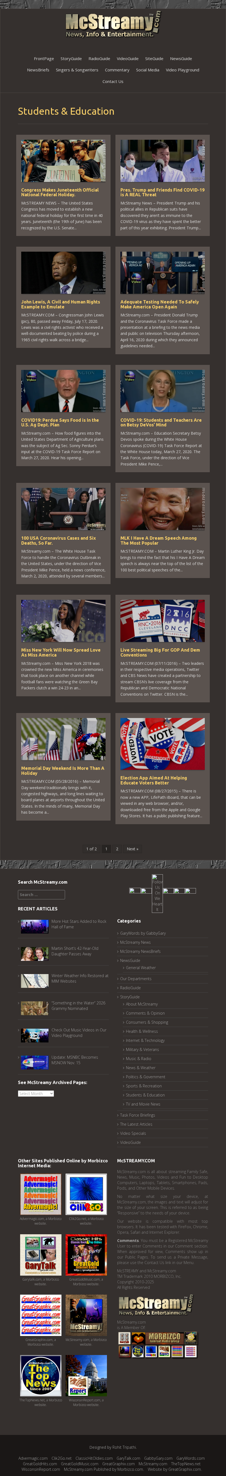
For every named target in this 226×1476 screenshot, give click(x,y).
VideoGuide (128, 58)
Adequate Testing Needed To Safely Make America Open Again (159, 304)
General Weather (141, 967)
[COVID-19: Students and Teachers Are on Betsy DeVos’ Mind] (162, 390)
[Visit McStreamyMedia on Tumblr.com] (168, 893)
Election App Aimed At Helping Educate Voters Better (153, 780)
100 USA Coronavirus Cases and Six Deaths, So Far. (58, 540)
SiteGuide (154, 58)
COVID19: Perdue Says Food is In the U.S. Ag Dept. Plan (60, 423)
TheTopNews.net (186, 1463)
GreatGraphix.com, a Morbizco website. (40, 1342)
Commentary (117, 69)
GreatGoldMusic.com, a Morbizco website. (86, 1281)
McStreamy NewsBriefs (140, 951)
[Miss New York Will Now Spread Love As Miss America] (63, 620)
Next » (132, 848)
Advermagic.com (33, 1458)
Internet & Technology (145, 1040)
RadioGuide (99, 58)
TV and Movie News (143, 1104)
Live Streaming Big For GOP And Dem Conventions (160, 652)
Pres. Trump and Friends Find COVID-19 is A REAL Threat (162, 192)
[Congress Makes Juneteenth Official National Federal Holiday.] (63, 160)
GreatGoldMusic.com (79, 1463)
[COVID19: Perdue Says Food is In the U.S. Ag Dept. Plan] (63, 390)
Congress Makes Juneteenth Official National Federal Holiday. (60, 192)
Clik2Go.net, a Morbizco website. (86, 1221)
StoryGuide (71, 58)
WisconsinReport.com (40, 1469)
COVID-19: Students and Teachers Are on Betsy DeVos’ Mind (161, 423)
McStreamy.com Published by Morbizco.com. (104, 1469)
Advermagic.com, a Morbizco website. (40, 1221)
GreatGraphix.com (118, 1463)
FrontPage (44, 58)
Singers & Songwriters (77, 69)
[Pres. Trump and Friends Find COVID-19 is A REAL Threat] (162, 160)
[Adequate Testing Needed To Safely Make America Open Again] (162, 272)
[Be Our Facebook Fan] (135, 893)
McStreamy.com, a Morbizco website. (86, 1342)
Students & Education (145, 1095)
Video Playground (182, 69)
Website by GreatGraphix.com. (175, 1469)
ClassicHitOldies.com (94, 1458)
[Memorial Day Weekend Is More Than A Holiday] (63, 738)
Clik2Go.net (62, 1458)
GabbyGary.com (158, 1458)
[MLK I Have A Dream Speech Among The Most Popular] (162, 508)
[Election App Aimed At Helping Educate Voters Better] (162, 743)
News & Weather (140, 1067)
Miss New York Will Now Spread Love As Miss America (61, 652)
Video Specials (133, 1133)
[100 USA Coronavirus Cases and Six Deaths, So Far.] (63, 508)
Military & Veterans (142, 1049)
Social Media (147, 69)
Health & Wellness (142, 1031)
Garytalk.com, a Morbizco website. (40, 1281)
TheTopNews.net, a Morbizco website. (40, 1402)
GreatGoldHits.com (40, 1463)
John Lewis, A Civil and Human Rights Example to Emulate (60, 304)
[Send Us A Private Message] (190, 893)
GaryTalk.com (128, 1458)
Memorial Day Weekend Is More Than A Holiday (62, 771)
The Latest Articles (136, 1124)
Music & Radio (138, 1058)
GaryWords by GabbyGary (143, 933)
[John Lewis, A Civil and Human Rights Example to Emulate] (63, 272)
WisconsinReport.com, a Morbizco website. (86, 1402)
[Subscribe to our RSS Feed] (179, 893)
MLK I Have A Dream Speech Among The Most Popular (158, 540)
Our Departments (136, 978)
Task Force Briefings (137, 1115)
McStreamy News (135, 942)
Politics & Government (145, 1076)
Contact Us (113, 81)
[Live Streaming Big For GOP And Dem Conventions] (162, 620)
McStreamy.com (153, 1463)
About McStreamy (142, 1004)
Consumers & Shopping (147, 1022)
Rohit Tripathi (124, 1447)
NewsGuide (181, 58)
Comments (128, 1240)
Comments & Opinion (145, 1013)
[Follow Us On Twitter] (146, 893)
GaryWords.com (190, 1458)
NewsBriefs (38, 69)
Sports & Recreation (144, 1085)
